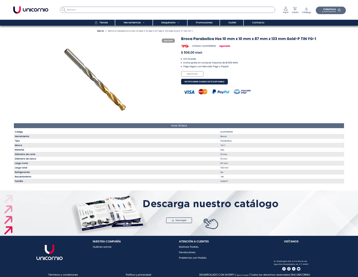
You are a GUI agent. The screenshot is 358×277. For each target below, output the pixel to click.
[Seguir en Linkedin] (293, 269)
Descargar (181, 220)
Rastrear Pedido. (189, 247)
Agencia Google (242, 275)
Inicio (100, 31)
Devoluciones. (187, 252)
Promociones (204, 22)
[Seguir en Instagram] (289, 269)
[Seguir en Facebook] (284, 269)
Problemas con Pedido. (193, 257)
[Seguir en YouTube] (298, 269)
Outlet (232, 22)
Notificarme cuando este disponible (204, 81)
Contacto (258, 22)
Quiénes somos (102, 247)
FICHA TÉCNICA (179, 125)
